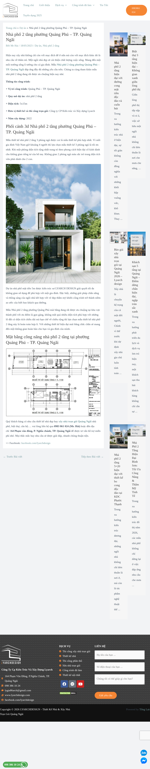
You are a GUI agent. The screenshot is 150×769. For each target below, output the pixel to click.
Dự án (38, 45)
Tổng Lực (144, 709)
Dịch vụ (59, 5)
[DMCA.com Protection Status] (68, 692)
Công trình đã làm (81, 5)
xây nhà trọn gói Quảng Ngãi (75, 421)
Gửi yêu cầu (105, 695)
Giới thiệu (44, 5)
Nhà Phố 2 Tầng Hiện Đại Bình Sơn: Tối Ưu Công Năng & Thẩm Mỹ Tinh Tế (136, 469)
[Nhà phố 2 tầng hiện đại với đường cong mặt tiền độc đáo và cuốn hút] (119, 44)
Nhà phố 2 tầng (51, 45)
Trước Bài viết (12, 456)
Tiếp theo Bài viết (92, 456)
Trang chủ (28, 5)
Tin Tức (104, 5)
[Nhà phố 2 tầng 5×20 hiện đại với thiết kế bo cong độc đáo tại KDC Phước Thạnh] (119, 436)
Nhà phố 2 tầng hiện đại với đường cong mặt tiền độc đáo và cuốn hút (118, 85)
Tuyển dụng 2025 (32, 15)
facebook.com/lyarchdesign (35, 443)
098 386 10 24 (12, 764)
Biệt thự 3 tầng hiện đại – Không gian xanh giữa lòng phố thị (136, 70)
